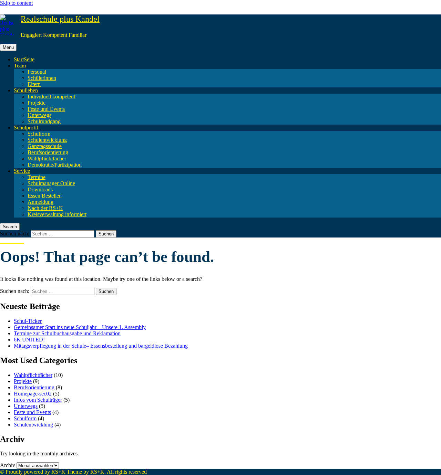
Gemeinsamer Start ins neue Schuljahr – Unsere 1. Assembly (80, 327)
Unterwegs (39, 115)
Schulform (39, 134)
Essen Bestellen (45, 196)
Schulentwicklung (47, 140)
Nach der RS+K (45, 208)
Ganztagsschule (45, 146)
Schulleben (26, 90)
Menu (8, 47)
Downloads (40, 189)
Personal (37, 72)
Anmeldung (40, 202)
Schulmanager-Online (51, 183)
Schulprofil (26, 127)
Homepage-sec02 (33, 394)
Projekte (36, 103)
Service (22, 171)
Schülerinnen (42, 78)
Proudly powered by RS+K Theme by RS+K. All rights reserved (76, 472)
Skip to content (16, 3)
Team (20, 65)
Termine (36, 177)
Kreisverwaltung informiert (57, 214)
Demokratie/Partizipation (55, 165)
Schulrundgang (44, 121)
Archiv (7, 465)
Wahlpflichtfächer (47, 158)
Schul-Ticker (28, 321)
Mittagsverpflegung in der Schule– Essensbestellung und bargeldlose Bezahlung (101, 346)
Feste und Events (46, 109)
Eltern (34, 84)
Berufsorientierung (48, 152)
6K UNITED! (29, 339)
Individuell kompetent (51, 96)
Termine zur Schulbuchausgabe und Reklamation (67, 333)
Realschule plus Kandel (60, 18)
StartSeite (24, 59)
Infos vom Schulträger (38, 400)
